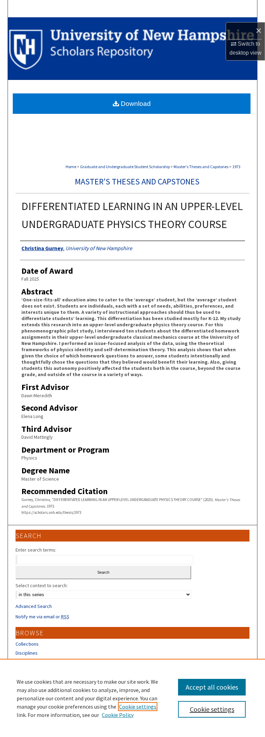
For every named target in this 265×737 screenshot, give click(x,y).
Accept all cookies (212, 687)
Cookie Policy (118, 714)
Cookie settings (137, 706)
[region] (132, 698)
